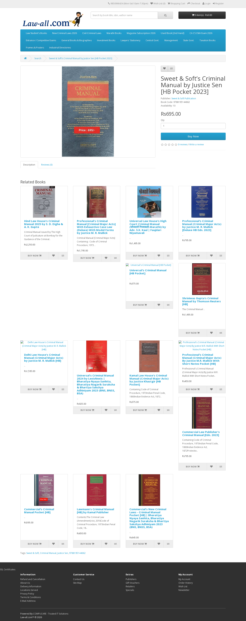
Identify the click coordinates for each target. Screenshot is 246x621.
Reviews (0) (46, 164)
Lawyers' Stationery (130, 40)
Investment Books (106, 40)
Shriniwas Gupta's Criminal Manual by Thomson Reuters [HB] (201, 301)
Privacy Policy (27, 593)
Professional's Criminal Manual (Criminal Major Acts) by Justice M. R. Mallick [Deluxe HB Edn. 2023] (201, 225)
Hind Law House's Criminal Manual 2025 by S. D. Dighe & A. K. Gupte (43, 224)
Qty (162, 120)
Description (29, 164)
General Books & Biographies (76, 40)
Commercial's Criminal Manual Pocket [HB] (39, 510)
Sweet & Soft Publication (183, 98)
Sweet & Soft (32, 553)
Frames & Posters (35, 47)
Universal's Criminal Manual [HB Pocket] (147, 271)
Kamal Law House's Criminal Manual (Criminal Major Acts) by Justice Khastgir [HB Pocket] (149, 380)
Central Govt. (152, 40)
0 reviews (182, 144)
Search (37, 58)
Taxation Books (207, 40)
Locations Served (29, 590)
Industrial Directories (60, 47)
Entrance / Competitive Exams (41, 40)
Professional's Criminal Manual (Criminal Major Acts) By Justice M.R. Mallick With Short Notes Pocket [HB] (201, 359)
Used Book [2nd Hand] (172, 33)
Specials (130, 590)
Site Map (77, 582)
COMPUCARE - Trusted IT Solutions (50, 613)
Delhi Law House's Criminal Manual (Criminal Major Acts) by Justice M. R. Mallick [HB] (43, 357)
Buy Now (193, 136)
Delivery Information (30, 586)
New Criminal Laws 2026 (64, 33)
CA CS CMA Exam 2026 (201, 33)
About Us (25, 582)
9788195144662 (77, 553)
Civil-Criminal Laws (91, 33)
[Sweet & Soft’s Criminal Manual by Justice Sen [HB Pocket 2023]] (87, 112)
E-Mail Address (27, 600)
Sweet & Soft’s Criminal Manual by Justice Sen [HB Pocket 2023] (80, 58)
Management (171, 40)
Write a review (196, 144)
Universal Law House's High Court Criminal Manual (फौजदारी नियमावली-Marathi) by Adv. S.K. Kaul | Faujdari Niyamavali (147, 227)
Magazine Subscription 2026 (141, 33)
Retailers (130, 586)
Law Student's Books (36, 33)
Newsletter (183, 590)
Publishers (131, 579)
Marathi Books (114, 33)
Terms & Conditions (30, 597)
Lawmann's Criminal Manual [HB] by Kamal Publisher (95, 510)
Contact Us (78, 579)
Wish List (182, 586)
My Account (184, 579)
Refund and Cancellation (32, 579)
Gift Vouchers (132, 582)
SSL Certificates (7, 569)
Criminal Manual (48, 553)
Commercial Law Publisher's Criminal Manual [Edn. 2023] (201, 433)
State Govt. (188, 40)
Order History (185, 582)
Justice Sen (62, 553)
